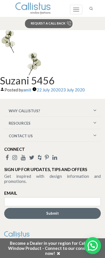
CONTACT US (21, 136)
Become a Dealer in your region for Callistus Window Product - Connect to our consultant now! (52, 248)
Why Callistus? (24, 111)
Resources (20, 123)
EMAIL (10, 193)
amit (27, 89)
